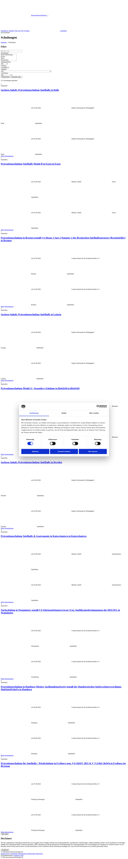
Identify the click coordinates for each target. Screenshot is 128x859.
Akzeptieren (5, 850)
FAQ (22, 31)
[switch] (53, 443)
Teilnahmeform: (6, 62)
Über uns (17, 31)
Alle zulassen (92, 451)
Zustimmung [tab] (34, 413)
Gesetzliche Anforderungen (18, 853)
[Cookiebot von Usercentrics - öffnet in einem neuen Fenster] (98, 406)
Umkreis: (4, 66)
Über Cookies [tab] (94, 413)
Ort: (2, 51)
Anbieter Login (18, 855)
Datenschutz (31, 853)
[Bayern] (8, 56)
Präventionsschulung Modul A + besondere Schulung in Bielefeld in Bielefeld (40, 388)
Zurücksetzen (6, 77)
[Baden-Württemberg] (8, 55)
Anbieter (11, 31)
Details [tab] (64, 413)
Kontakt (26, 31)
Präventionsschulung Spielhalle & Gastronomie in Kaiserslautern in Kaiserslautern (43, 536)
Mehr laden (5, 834)
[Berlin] (8, 58)
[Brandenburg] (8, 60)
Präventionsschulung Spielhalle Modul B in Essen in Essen (30, 164)
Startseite (3, 42)
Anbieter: (4, 69)
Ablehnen (35, 451)
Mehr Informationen (7, 156)
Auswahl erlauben (64, 451)
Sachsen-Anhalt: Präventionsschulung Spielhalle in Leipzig (31, 314)
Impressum (39, 853)
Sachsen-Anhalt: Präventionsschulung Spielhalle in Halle (30, 90)
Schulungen (4, 31)
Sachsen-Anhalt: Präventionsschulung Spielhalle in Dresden (31, 462)
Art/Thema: (4, 73)
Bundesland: (5, 53)
